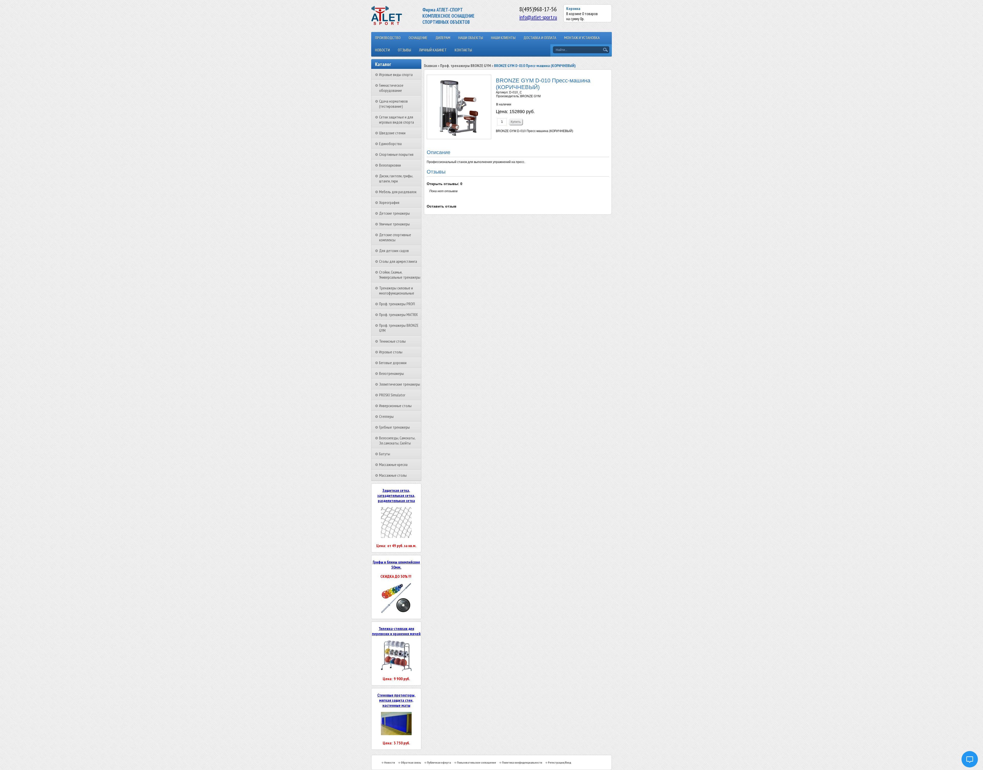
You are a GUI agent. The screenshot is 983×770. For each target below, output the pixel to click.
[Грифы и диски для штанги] (396, 612)
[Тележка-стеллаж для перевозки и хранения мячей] (396, 669)
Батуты (384, 453)
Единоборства (390, 143)
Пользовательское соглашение (476, 762)
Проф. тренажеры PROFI (397, 303)
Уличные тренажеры (394, 223)
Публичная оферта (439, 762)
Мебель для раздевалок (397, 191)
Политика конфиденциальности (522, 762)
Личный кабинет (433, 49)
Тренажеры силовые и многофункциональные (396, 290)
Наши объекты (470, 37)
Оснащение (418, 37)
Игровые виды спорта (396, 74)
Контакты (463, 49)
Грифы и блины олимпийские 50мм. (396, 564)
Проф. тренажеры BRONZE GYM (465, 65)
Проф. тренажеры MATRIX (398, 314)
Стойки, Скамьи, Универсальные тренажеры (399, 274)
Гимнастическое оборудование (391, 88)
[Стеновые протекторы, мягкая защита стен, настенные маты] (396, 733)
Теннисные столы (392, 341)
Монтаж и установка (582, 37)
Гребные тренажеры (394, 427)
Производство (388, 37)
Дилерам (442, 37)
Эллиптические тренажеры (399, 384)
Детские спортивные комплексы (395, 237)
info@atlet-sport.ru (538, 17)
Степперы (386, 416)
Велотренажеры (391, 373)
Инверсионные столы (395, 405)
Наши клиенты (503, 37)
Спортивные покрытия (396, 154)
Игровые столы (390, 351)
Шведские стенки (392, 132)
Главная (430, 65)
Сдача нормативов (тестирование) (393, 104)
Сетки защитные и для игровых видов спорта (396, 119)
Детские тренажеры (394, 213)
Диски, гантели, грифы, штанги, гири (396, 178)
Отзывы (404, 49)
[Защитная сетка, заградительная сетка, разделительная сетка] (396, 536)
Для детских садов (394, 250)
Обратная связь (411, 762)
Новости (382, 49)
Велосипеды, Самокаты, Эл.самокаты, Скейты (397, 440)
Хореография (389, 202)
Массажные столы (393, 475)
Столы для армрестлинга (398, 261)
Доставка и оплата (539, 37)
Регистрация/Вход (559, 762)
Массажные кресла (393, 464)
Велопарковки (390, 165)
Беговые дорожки (393, 362)
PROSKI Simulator (392, 394)
